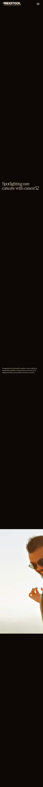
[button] (38, 4)
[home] (11, 4)
